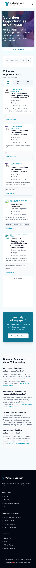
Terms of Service (9, 548)
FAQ (5, 541)
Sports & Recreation (10, 527)
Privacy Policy (8, 545)
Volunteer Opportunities (11, 503)
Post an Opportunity (18, 49)
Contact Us (7, 538)
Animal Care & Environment (12, 517)
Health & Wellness (9, 524)
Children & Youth (9, 521)
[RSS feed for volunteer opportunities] (21, 74)
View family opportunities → (19, 443)
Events (6, 507)
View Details (9, 119)
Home (6, 496)
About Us (7, 500)
